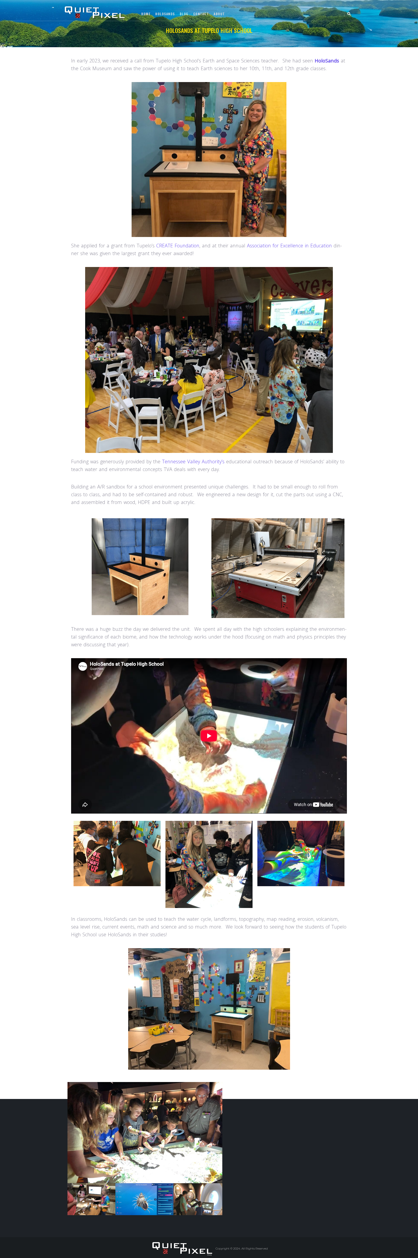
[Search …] (349, 14)
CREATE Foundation (177, 245)
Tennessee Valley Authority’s (193, 461)
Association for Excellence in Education (289, 245)
